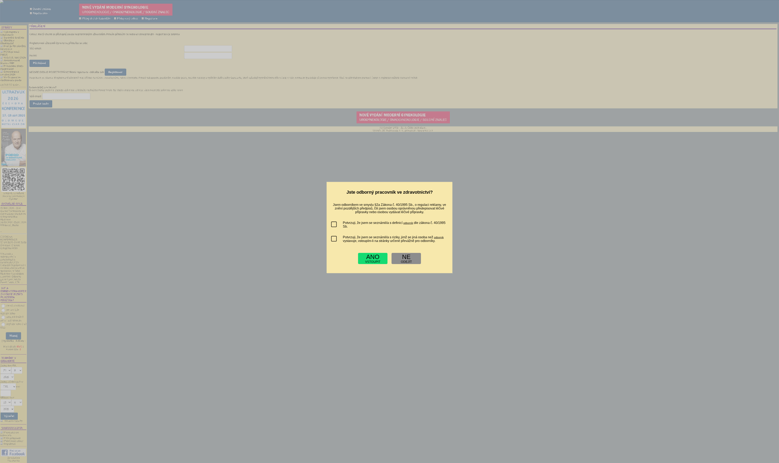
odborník (408, 223)
